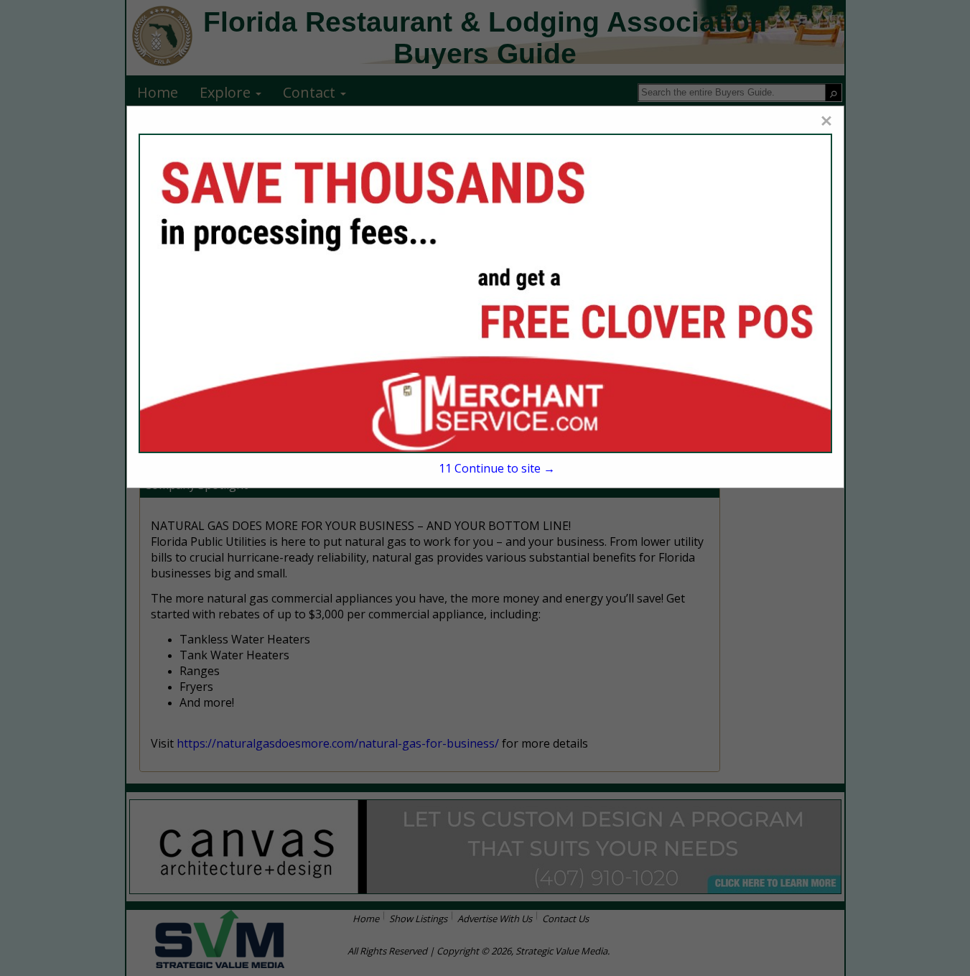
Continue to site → (497, 468)
